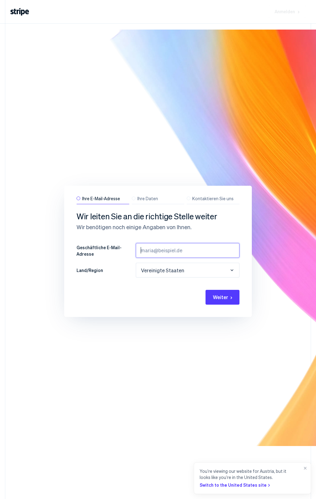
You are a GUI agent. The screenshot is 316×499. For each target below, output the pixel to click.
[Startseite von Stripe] (19, 12)
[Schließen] (304, 478)
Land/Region (90, 270)
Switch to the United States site (233, 485)
